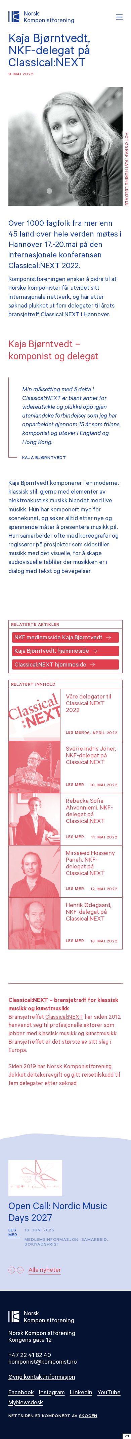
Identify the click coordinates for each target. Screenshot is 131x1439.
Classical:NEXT (64, 1018)
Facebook (21, 1393)
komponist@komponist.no (42, 1362)
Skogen (88, 1416)
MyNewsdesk (25, 1403)
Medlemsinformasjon (52, 1240)
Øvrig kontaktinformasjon (41, 1377)
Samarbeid (94, 1240)
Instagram (52, 1393)
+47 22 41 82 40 (29, 1356)
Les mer (75, 733)
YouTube (109, 1393)
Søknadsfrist (42, 1245)
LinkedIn (81, 1393)
